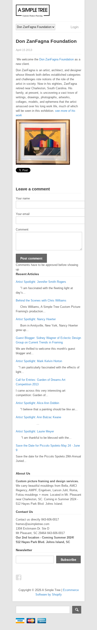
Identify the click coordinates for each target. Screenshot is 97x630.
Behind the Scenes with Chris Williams (41, 300)
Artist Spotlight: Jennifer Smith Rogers (41, 281)
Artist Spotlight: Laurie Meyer (35, 431)
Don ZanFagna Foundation (56, 59)
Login (75, 27)
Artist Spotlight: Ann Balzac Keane (38, 417)
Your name (23, 198)
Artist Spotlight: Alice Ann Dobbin (37, 403)
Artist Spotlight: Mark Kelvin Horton (39, 361)
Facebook (18, 577)
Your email (23, 214)
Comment (22, 229)
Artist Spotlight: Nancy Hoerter (36, 319)
